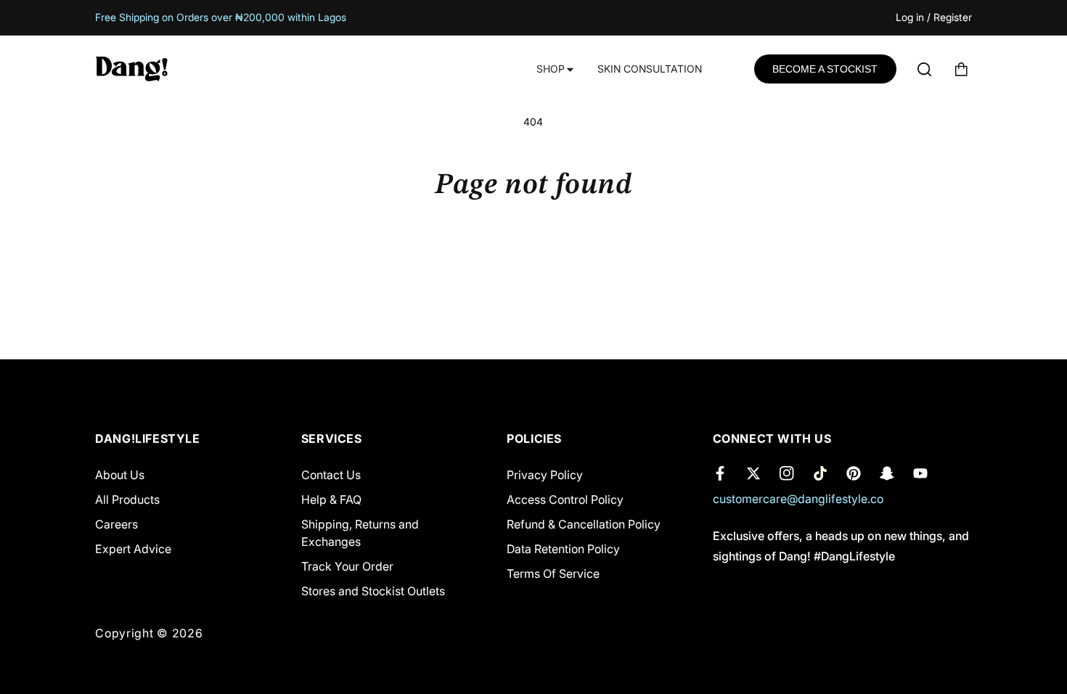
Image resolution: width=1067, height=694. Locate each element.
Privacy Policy (545, 475)
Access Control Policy (565, 499)
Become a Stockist (825, 69)
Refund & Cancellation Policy (584, 524)
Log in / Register (934, 17)
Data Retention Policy (563, 549)
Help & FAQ (331, 499)
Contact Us (331, 475)
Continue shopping (533, 259)
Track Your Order (347, 566)
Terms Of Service (553, 573)
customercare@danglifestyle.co (798, 498)
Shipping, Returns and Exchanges (360, 533)
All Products (127, 499)
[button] (554, 69)
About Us (119, 475)
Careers (116, 524)
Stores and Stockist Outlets (373, 591)
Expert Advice (133, 549)
